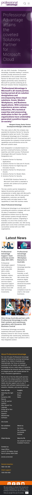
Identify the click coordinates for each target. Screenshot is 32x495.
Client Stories (5, 438)
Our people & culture (24, 441)
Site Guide (4, 422)
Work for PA (21, 438)
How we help (5, 390)
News (19, 397)
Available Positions (23, 443)
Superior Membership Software (5, 415)
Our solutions (5, 425)
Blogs (19, 395)
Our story (20, 428)
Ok (27, 492)
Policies (19, 434)
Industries (4, 428)
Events (19, 393)
